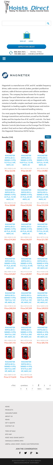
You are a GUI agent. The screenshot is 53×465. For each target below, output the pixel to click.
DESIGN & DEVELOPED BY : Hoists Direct (26, 463)
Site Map (8, 434)
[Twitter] (25, 453)
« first (13, 385)
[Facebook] (20, 453)
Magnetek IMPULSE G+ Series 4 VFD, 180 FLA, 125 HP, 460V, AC (10, 297)
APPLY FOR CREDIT (26, 46)
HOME (7, 406)
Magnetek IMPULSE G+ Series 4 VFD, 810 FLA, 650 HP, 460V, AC (26, 366)
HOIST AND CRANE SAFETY (14, 437)
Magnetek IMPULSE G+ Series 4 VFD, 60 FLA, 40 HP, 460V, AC (26, 229)
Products (9, 410)
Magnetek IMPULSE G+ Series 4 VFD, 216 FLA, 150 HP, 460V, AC (26, 297)
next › (39, 389)
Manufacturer (11, 413)
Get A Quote (10, 423)
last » (48, 389)
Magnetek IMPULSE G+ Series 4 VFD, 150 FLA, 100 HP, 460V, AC (42, 263)
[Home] (26, 12)
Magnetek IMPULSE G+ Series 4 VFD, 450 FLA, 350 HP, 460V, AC (42, 332)
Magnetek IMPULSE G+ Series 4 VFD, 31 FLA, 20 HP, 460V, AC (26, 194)
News (7, 419)
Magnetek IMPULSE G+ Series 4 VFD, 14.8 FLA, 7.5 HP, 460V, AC (26, 160)
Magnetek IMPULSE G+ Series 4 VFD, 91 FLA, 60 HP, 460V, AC (10, 263)
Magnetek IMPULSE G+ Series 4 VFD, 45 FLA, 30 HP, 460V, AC (10, 229)
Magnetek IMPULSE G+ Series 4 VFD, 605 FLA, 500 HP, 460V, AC (10, 366)
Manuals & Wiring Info (14, 441)
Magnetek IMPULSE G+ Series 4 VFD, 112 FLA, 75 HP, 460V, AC (26, 263)
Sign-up (23, 41)
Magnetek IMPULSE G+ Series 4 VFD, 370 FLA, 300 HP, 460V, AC (26, 332)
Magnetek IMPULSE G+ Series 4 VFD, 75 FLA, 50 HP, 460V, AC (42, 229)
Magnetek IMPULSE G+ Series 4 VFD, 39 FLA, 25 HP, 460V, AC (42, 194)
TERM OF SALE (10, 431)
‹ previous (24, 385)
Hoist (18, 444)
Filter (48, 137)
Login (31, 41)
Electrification (32, 444)
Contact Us (9, 426)
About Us (8, 416)
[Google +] (31, 453)
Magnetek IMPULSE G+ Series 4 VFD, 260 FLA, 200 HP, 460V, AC (42, 297)
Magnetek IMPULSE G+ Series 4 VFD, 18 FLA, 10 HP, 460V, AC (42, 160)
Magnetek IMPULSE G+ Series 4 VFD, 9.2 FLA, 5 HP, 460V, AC (10, 160)
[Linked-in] (37, 453)
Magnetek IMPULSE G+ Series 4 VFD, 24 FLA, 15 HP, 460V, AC (10, 194)
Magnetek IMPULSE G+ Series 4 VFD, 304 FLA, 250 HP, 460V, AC (10, 332)
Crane (23, 444)
